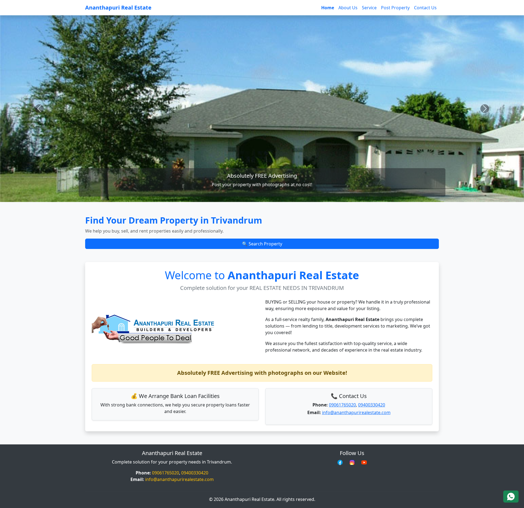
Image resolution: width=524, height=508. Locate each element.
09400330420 (371, 405)
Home (327, 8)
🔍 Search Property (262, 244)
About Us (348, 8)
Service (369, 8)
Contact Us (425, 8)
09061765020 (342, 405)
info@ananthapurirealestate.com (356, 412)
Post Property (395, 8)
